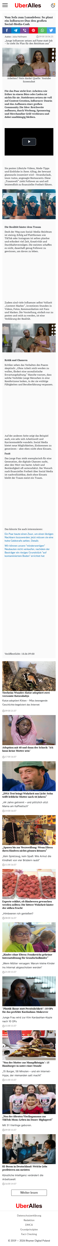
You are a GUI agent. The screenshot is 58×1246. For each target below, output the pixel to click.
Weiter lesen (29, 1192)
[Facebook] (6, 30)
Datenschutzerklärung (29, 1215)
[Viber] (24, 30)
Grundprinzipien (29, 1229)
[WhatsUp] (42, 30)
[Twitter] (51, 30)
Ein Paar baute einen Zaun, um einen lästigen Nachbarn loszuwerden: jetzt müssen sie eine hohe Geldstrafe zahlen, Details (29, 537)
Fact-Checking (29, 1234)
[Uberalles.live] (28, 5)
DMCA (29, 1225)
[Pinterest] (33, 30)
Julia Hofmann (19, 37)
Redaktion (29, 1220)
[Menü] (5, 5)
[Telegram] (15, 30)
